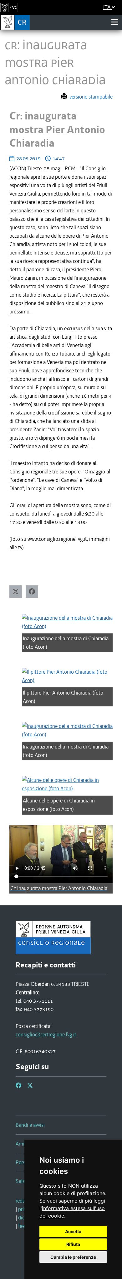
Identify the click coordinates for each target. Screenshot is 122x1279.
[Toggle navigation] (115, 22)
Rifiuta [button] (73, 1244)
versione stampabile (90, 96)
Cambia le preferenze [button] (73, 1257)
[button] (15, 591)
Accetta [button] (73, 1231)
